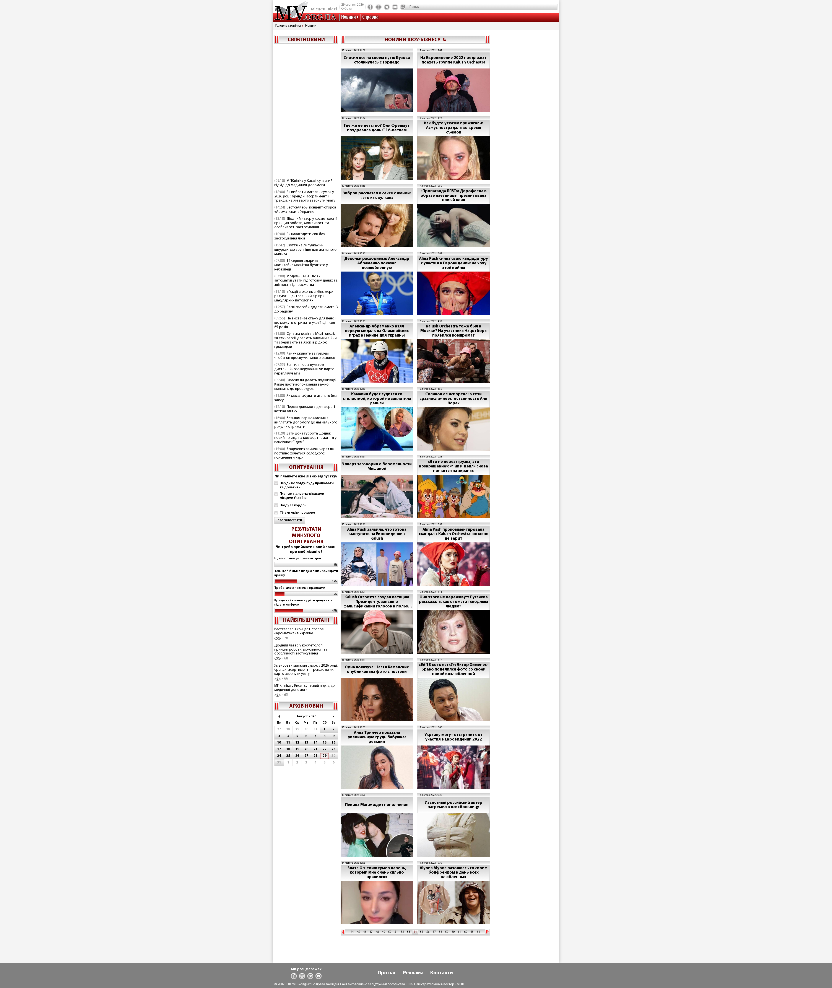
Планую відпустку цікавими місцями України (302, 496)
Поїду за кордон (293, 505)
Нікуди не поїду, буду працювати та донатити (307, 485)
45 (358, 932)
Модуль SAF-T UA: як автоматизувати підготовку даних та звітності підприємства (306, 281)
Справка (370, 17)
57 (434, 932)
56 (427, 932)
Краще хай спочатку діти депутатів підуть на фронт (303, 602)
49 (383, 932)
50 (389, 932)
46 (364, 932)
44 (352, 932)
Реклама (413, 973)
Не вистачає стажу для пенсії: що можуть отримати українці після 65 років (305, 323)
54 (415, 932)
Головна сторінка (288, 26)
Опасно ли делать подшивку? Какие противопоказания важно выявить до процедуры (305, 384)
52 (402, 932)
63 (471, 932)
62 (465, 932)
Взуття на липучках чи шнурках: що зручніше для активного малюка (305, 250)
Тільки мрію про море (297, 512)
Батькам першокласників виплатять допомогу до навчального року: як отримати (305, 422)
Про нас (386, 973)
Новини (348, 17)
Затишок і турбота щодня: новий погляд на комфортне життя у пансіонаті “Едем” (305, 438)
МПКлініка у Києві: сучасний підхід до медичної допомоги (303, 183)
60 (453, 932)
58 (440, 932)
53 (408, 932)
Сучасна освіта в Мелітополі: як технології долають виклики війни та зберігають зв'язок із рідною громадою (305, 340)
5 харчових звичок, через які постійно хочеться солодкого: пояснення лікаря (304, 453)
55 (421, 932)
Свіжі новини (306, 39)
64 (478, 932)
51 (396, 932)
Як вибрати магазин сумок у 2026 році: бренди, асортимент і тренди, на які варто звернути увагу (304, 196)
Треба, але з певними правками (299, 588)
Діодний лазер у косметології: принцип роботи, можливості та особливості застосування (305, 223)
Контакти (441, 973)
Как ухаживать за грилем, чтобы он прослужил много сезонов (304, 356)
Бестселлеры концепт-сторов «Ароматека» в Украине (305, 210)
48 (377, 932)
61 (459, 932)
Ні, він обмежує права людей (297, 558)
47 (370, 932)
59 (446, 932)
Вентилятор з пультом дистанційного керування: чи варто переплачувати (304, 369)
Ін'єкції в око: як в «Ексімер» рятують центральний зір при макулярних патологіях (303, 296)
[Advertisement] (306, 112)
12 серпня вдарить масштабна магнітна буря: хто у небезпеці (301, 265)
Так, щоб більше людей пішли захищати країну (306, 573)
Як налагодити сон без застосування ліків (299, 236)
